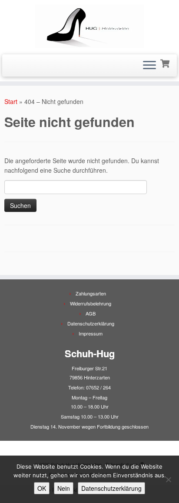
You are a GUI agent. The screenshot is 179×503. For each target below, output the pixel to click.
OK (41, 488)
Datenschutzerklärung (90, 323)
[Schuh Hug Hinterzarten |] (89, 26)
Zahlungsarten (91, 293)
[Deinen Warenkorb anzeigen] (165, 62)
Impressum (91, 333)
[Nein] (168, 479)
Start (10, 101)
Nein (63, 488)
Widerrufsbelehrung (90, 303)
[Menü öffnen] (149, 65)
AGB (91, 313)
